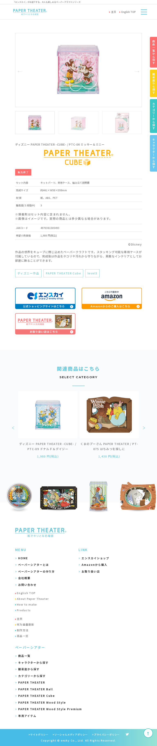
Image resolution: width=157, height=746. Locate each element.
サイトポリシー (39, 734)
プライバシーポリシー (107, 734)
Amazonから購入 (94, 565)
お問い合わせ (27, 585)
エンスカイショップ (95, 558)
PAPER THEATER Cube (63, 273)
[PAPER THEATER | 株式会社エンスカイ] (30, 11)
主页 (20, 619)
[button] (19, 70)
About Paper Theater (33, 599)
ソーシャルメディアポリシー (71, 734)
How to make (27, 604)
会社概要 (24, 578)
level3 (92, 273)
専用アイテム (27, 716)
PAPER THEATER (31, 682)
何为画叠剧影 (25, 624)
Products (24, 610)
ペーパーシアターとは (33, 565)
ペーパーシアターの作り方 (36, 571)
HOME (23, 558)
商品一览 (22, 636)
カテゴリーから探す (32, 676)
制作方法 (22, 630)
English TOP (26, 593)
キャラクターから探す (33, 662)
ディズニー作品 (28, 273)
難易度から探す (29, 669)
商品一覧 (24, 656)
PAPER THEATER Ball (35, 689)
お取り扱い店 (91, 571)
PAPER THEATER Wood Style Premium (50, 709)
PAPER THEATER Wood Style (42, 702)
